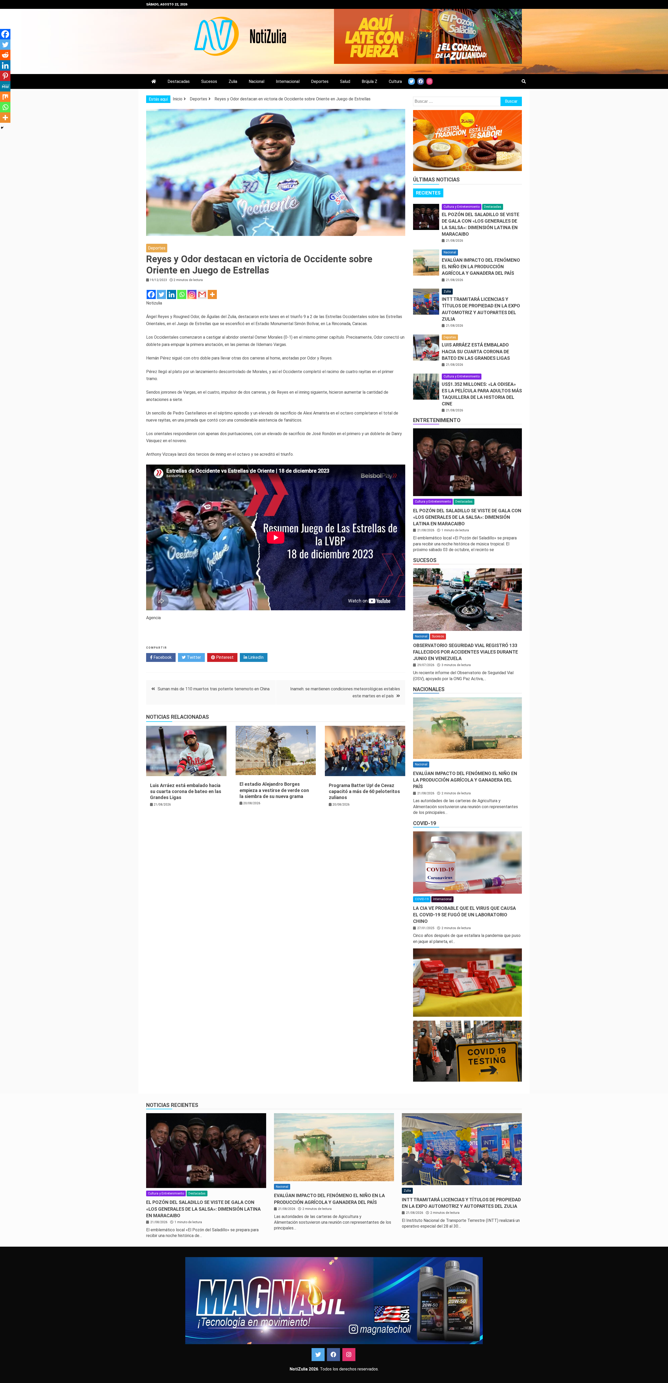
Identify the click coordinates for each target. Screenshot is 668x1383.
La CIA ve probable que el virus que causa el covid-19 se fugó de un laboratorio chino (464, 914)
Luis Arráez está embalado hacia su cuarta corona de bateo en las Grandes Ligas (185, 791)
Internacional (288, 81)
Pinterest (224, 657)
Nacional (256, 81)
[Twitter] (161, 294)
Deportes (320, 81)
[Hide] (2, 128)
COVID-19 (424, 823)
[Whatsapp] (181, 294)
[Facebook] (151, 294)
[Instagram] (191, 294)
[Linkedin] (171, 294)
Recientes (428, 193)
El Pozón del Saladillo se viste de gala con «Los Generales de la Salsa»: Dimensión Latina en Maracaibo (467, 517)
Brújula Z (369, 81)
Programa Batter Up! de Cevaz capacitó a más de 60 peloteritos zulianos (364, 791)
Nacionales (429, 689)
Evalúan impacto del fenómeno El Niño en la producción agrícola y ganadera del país (481, 266)
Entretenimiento (437, 420)
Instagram (348, 1354)
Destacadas (179, 81)
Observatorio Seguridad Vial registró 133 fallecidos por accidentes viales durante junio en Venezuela (465, 652)
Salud (345, 81)
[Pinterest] (5, 76)
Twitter (193, 657)
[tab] (428, 192)
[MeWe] (5, 86)
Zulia (233, 81)
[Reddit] (5, 55)
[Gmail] (202, 294)
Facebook (162, 657)
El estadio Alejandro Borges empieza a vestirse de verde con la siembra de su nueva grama (274, 790)
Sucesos (209, 81)
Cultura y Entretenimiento (462, 207)
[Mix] (5, 97)
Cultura (395, 81)
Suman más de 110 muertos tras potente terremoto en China (214, 688)
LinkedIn (255, 657)
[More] (212, 294)
